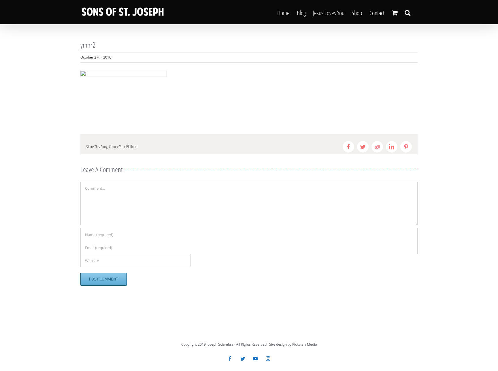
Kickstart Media (304, 344)
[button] (407, 12)
